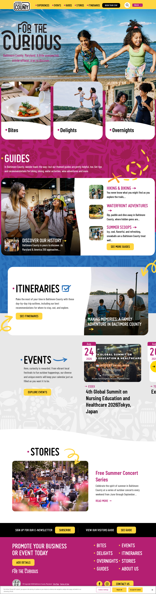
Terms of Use (64, 584)
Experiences (43, 5)
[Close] (152, 589)
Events (57, 5)
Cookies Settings (103, 590)
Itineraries (94, 5)
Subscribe (65, 530)
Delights (105, 553)
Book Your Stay (111, 5)
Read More (102, 501)
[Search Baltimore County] (127, 5)
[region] (78, 590)
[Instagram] (107, 584)
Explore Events (37, 392)
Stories (80, 5)
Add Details (23, 562)
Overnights (107, 561)
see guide (126, 530)
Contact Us (122, 584)
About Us (130, 568)
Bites (101, 545)
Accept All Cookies (135, 590)
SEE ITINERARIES (29, 316)
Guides (69, 5)
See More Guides (120, 247)
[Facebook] (99, 584)
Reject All (119, 590)
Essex (91, 386)
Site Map (56, 584)
